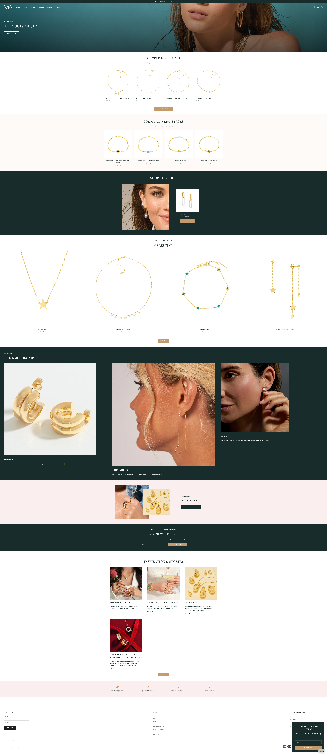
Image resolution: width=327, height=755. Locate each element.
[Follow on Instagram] (9, 740)
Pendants (49, 7)
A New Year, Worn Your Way (162, 603)
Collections (58, 7)
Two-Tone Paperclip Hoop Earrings (187, 214)
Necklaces (33, 7)
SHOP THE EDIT (12, 33)
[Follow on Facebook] (5, 740)
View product (187, 221)
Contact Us (156, 734)
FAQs (154, 718)
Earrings (18, 7)
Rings (25, 7)
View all (163, 340)
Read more (113, 611)
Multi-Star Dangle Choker (123, 329)
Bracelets (41, 7)
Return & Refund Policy (159, 729)
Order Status (156, 724)
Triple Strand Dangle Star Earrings (285, 329)
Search (155, 716)
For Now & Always (120, 603)
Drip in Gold (192, 603)
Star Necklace (42, 329)
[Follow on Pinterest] (14, 740)
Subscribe (308, 747)
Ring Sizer (156, 721)
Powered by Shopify (23, 748)
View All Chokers (163, 109)
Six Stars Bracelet (204, 329)
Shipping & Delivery (158, 726)
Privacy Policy (157, 732)
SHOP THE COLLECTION (190, 507)
